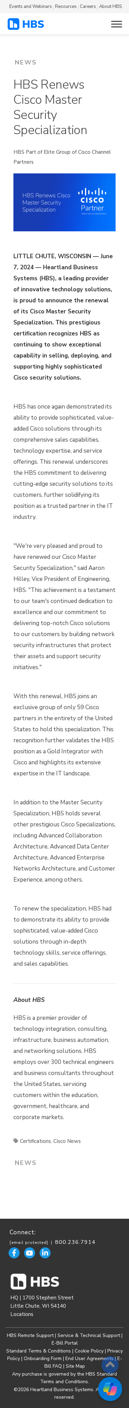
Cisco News (67, 1141)
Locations (21, 1314)
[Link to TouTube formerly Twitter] (29, 1252)
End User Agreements (89, 1358)
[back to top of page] (110, 1365)
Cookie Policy (89, 1351)
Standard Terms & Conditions (38, 1351)
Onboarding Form (43, 1358)
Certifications (35, 1141)
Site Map (75, 1366)
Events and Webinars (30, 6)
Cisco (37, 429)
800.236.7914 (75, 1242)
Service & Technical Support (89, 1335)
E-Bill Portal (65, 1343)
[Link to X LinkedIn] (45, 1252)
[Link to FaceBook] (14, 1252)
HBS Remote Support (30, 1335)
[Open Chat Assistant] (110, 1389)
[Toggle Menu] (116, 24)
